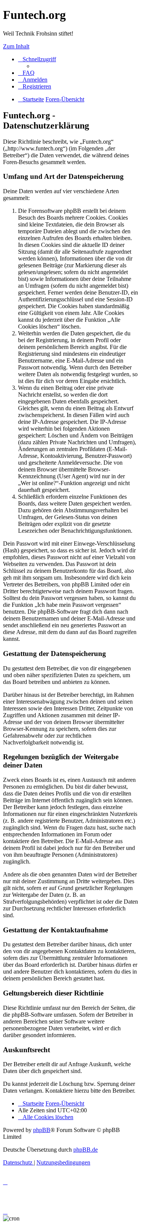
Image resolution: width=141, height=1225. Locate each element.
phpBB (41, 1130)
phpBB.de (85, 1149)
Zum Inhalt (16, 46)
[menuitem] (26, 73)
